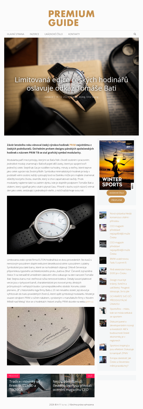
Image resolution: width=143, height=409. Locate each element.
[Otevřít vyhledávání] (135, 34)
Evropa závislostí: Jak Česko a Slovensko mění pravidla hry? (120, 361)
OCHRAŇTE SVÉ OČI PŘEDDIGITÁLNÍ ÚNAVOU (120, 300)
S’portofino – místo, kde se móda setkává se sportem (121, 312)
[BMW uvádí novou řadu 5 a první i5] (102, 262)
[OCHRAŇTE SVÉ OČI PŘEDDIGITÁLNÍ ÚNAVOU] (102, 299)
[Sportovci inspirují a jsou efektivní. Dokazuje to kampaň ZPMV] (102, 348)
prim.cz (89, 301)
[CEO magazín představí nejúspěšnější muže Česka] (102, 245)
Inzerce (34, 34)
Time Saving (92, 96)
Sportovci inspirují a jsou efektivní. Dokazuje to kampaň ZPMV (122, 349)
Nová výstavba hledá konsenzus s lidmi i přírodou (120, 217)
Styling (82, 96)
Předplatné (116, 200)
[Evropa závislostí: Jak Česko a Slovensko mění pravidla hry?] (102, 361)
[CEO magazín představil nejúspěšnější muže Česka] (102, 229)
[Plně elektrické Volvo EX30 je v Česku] (102, 272)
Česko (74, 96)
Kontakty (74, 34)
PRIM (72, 145)
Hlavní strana (15, 34)
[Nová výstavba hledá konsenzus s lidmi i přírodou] (102, 216)
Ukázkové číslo (54, 34)
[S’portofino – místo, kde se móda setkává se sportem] (102, 312)
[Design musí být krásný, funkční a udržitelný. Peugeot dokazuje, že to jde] (102, 283)
